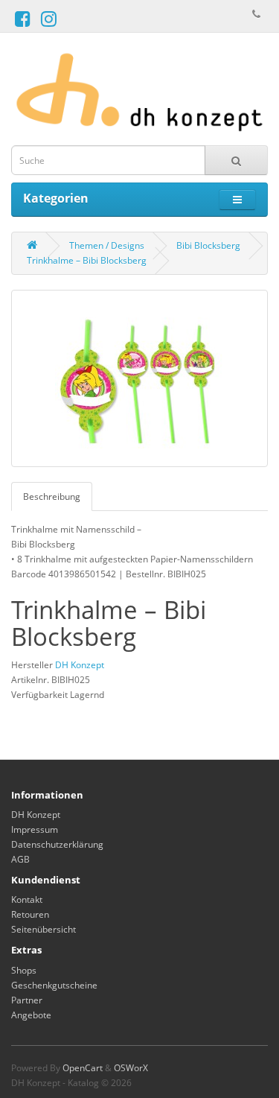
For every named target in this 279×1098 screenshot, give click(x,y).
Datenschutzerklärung (57, 844)
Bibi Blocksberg (208, 245)
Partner (26, 1000)
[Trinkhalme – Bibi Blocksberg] (139, 378)
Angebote (31, 1015)
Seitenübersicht (43, 929)
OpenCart (82, 1067)
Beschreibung (51, 496)
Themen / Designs (106, 245)
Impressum (34, 829)
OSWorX (131, 1067)
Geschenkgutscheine (54, 985)
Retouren (30, 914)
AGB (20, 859)
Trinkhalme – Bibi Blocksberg (87, 260)
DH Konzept (79, 665)
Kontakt (26, 899)
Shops (23, 970)
